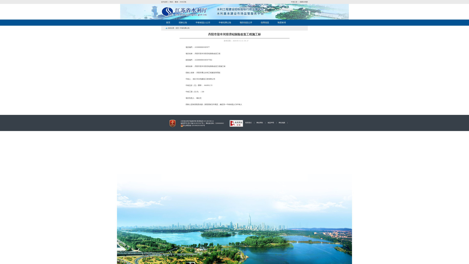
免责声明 (271, 123)
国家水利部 (304, 2)
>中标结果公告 (184, 28)
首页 (177, 28)
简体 (171, 2)
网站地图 (282, 123)
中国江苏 (294, 2)
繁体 (176, 2)
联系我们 (248, 123)
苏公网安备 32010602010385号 (194, 125)
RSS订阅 (183, 2)
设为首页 (164, 2)
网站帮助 (259, 123)
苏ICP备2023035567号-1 (196, 123)
